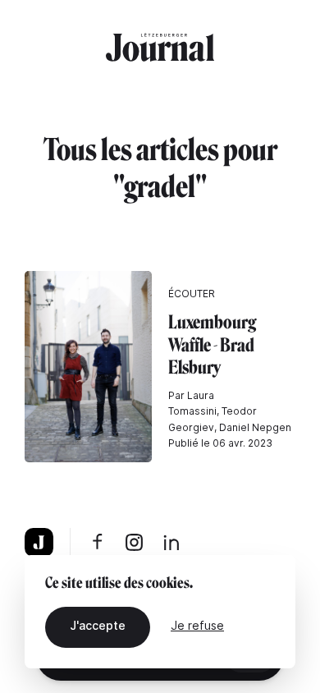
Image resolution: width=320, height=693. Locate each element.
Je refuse (197, 625)
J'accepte (98, 625)
